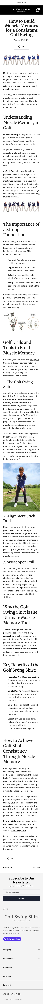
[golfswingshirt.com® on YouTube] (19, 994)
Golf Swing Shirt (17, 999)
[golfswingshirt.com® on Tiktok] (15, 994)
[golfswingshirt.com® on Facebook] (4, 994)
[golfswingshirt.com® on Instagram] (12, 994)
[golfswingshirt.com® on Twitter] (8, 994)
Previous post (8, 867)
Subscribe (21, 898)
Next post (36, 867)
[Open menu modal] (5, 10)
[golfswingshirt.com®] (21, 10)
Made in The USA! (21, 2)
